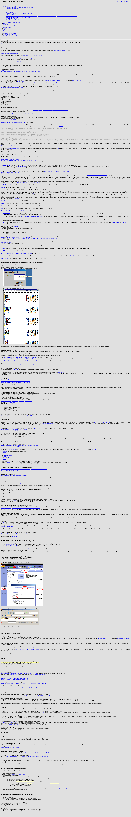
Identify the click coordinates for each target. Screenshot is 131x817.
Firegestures (3, 205)
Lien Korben (38, 167)
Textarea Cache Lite (5, 241)
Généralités (5, 5)
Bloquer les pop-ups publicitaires (10, 33)
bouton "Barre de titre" (77, 80)
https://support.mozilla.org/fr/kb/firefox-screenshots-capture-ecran (70, 788)
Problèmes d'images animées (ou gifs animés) (13, 25)
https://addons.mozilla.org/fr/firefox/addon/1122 (11, 172)
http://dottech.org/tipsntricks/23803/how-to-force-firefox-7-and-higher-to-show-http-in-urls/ (20, 71)
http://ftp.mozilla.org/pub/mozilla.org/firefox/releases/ (12, 87)
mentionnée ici (13, 500)
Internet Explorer (7, 27)
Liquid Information (13, 156)
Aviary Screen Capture (19, 124)
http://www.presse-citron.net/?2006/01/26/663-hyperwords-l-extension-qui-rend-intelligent (20, 160)
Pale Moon (5, 452)
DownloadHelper (4, 184)
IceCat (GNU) (6, 457)
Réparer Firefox (9, 12)
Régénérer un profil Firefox (12, 11)
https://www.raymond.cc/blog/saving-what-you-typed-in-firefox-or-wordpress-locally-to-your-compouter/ (34, 238)
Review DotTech (115, 222)
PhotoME (3, 187)
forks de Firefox (12, 449)
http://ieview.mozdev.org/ (6, 153)
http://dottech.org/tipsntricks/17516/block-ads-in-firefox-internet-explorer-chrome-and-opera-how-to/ (27, 756)
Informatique (126, 1)
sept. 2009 (39, 110)
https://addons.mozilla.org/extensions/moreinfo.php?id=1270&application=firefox (18, 132)
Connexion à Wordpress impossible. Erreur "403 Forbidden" (19, 13)
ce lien (46, 545)
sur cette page (35, 543)
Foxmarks (45, 543)
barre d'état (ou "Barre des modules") (38, 82)
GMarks (2, 203)
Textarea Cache (42, 241)
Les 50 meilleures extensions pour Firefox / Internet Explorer (23, 113)
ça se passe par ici (16, 198)
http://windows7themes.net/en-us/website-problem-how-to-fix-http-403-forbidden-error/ (19, 415)
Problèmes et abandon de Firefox (13, 22)
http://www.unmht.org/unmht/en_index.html (10, 147)
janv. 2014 (54, 110)
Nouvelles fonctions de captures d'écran (9, 470)
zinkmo (49, 543)
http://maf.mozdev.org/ (5, 137)
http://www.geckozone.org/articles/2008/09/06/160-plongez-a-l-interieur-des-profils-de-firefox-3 (23, 360)
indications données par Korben (50, 423)
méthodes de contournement (58, 82)
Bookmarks (5, 24)
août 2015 (59, 110)
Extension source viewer (39, 674)
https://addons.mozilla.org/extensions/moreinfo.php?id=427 (13, 122)
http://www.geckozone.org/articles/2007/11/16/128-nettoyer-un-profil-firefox (19, 357)
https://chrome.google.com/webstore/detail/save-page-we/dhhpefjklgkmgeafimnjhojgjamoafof (21, 687)
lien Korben (13, 722)
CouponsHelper (4, 255)
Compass (28, 548)
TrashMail (5, 219)
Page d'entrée (119, 1)
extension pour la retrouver (75, 82)
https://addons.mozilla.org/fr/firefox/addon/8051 (11, 145)
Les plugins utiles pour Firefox (12, 8)
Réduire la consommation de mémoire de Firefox (11, 61)
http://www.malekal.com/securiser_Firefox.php (33, 55)
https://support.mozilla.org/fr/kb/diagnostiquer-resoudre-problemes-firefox (16, 401)
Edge (4, 30)
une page (8, 462)
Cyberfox (5, 456)
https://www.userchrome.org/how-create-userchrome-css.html (14, 475)
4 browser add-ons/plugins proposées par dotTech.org (12, 210)
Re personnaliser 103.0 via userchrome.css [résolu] (11, 477)
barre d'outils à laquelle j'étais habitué (102, 422)
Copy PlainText (22, 166)
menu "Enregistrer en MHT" (13, 148)
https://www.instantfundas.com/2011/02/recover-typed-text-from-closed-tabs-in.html (19, 673)
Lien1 (18, 154)
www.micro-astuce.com (51, 653)
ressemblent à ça (36, 428)
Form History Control (6, 242)
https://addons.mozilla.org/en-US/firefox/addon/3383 (32, 216)
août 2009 (35, 110)
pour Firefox (125, 222)
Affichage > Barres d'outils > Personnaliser (54, 80)
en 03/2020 (14, 536)
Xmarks (7, 545)
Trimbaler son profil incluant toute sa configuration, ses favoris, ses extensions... (23, 9)
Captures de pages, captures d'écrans (11, 34)
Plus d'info (61, 126)
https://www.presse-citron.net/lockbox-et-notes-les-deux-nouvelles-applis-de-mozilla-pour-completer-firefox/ (24, 469)
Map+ (2, 208)
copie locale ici (12, 402)
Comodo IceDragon (7, 455)
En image (3, 70)
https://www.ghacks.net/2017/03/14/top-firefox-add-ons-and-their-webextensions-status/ (19, 445)
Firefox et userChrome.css (11, 18)
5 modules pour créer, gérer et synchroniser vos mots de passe (17, 245)
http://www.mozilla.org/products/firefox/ (9, 53)
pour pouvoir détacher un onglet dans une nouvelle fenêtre (56, 171)
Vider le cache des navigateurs (9, 32)
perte (26, 82)
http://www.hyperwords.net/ (7, 158)
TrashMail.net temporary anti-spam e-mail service (47, 219)
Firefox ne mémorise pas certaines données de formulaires (18, 21)
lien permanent (17, 226)
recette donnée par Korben (61, 778)
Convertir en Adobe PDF (103, 638)
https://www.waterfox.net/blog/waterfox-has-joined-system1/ (14, 533)
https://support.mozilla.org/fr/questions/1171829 (11, 446)
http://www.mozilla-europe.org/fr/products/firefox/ (11, 51)
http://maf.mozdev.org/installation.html (55, 139)
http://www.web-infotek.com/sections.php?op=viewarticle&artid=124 (18, 358)
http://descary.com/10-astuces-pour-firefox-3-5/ (97, 175)
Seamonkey (5, 454)
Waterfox (5, 23)
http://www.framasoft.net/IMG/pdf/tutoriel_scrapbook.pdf (13, 121)
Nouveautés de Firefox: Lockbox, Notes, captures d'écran (18, 17)
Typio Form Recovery (14, 674)
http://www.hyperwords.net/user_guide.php (10, 159)
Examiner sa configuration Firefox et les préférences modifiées (19, 7)
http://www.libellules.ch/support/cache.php (10, 747)
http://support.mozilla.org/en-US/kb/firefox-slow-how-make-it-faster (15, 381)
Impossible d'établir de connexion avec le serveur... (14, 35)
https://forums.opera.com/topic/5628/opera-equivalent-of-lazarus (14, 678)
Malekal (9, 724)
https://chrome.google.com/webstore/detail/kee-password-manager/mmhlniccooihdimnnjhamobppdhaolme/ (23, 683)
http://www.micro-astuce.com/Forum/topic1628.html (27, 649)
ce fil (24, 243)
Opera (4, 28)
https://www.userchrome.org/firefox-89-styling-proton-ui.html (14, 483)
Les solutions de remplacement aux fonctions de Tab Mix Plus (28, 182)
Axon (4, 167)
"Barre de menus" (21, 81)
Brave (4, 459)
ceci (83, 90)
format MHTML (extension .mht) (17, 774)
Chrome (5, 29)
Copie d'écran (73, 255)
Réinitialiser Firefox (7, 412)
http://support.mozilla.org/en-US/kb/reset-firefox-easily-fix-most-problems (35, 364)
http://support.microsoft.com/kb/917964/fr (39, 647)
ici (58, 148)
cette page (37, 223)
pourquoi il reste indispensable (59, 50)
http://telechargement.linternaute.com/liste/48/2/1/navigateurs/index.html (37, 695)
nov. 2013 (49, 110)
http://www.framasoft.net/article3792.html (9, 119)
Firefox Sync (3, 200)
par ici (34, 193)
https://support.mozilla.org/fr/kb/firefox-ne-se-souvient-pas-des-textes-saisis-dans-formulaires (20, 508)
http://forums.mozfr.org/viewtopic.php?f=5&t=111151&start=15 (14, 429)
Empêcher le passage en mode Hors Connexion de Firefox (13, 63)
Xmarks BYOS (13, 545)
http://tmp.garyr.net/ (5, 173)
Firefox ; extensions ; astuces (9, 6)
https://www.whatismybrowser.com (8, 43)
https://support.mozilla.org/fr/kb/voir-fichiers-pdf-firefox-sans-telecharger (16, 430)
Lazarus (2, 222)
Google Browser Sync (11, 544)
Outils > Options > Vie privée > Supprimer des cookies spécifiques (30, 58)
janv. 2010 (44, 110)
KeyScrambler (6, 213)
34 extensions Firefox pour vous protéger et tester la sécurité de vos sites (16, 253)
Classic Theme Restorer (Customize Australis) (17, 90)
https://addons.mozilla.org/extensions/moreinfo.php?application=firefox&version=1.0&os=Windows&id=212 (24, 135)
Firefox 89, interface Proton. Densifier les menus (16, 19)
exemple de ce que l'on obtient (78, 778)
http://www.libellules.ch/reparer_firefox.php (10, 379)
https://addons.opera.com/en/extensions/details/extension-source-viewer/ (16, 679)
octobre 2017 (65, 110)
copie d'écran (61, 372)
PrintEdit (3, 250)
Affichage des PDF (10, 14)
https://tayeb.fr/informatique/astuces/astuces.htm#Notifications (38, 752)
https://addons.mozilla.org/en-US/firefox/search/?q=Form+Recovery (15, 237)
